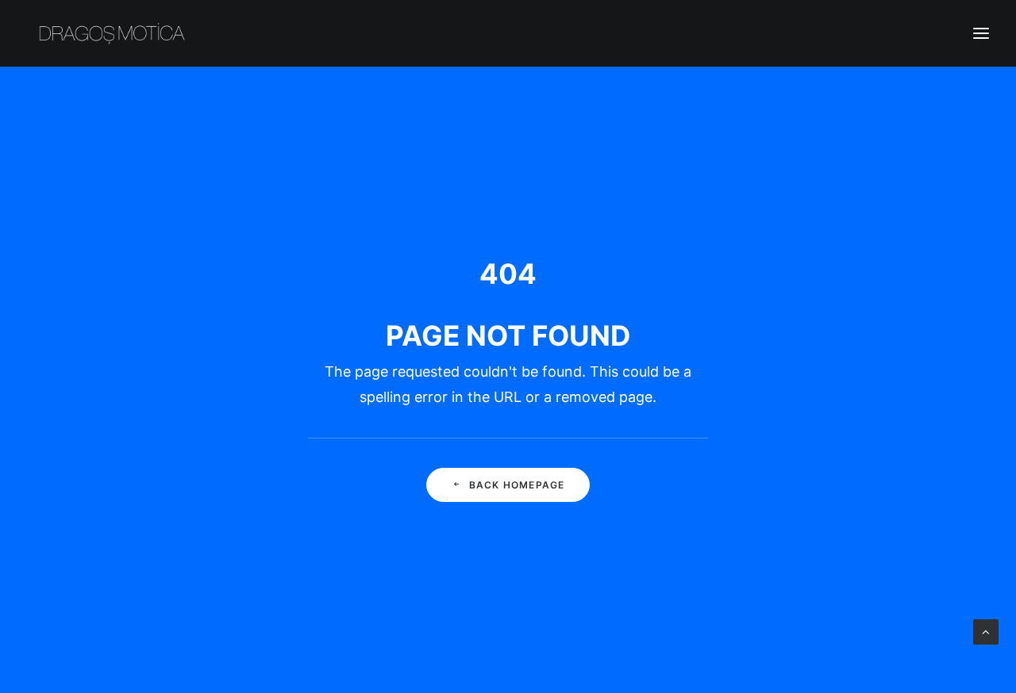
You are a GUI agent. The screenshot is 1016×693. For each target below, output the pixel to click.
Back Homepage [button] (517, 485)
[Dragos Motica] (112, 33)
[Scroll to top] (986, 630)
